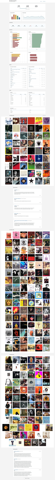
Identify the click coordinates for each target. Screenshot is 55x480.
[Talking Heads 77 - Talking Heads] (31, 120)
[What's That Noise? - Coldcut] (42, 427)
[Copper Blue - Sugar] (16, 419)
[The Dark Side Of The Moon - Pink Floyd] (23, 325)
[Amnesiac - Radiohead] (31, 257)
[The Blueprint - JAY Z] (16, 359)
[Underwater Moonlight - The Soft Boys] (8, 295)
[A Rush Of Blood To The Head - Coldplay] (38, 435)
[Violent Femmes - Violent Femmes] (46, 347)
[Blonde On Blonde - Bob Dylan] (8, 265)
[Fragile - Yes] (31, 302)
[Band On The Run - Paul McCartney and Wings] (38, 412)
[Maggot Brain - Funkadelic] (31, 310)
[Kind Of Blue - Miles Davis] (8, 128)
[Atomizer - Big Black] (23, 265)
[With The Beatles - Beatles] (23, 359)
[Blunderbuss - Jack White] (31, 295)
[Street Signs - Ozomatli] (46, 397)
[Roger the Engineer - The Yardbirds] (31, 287)
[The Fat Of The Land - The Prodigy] (31, 404)
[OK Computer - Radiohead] (8, 120)
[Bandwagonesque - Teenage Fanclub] (38, 374)
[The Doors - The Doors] (46, 242)
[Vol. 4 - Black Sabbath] (16, 340)
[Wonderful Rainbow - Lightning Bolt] (38, 150)
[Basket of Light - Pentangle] (8, 158)
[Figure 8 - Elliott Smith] (38, 250)
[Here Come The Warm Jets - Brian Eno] (46, 180)
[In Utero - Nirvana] (38, 325)
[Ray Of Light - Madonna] (8, 412)
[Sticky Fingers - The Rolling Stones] (23, 287)
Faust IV (11, 86)
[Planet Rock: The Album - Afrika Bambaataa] (16, 404)
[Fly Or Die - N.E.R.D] (46, 374)
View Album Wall (44, 115)
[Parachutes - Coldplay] (5, 427)
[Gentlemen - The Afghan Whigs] (8, 280)
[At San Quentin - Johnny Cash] (23, 165)
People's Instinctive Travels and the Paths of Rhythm (20, 220)
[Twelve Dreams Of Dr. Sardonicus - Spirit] (46, 280)
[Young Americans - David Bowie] (46, 150)
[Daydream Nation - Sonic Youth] (38, 317)
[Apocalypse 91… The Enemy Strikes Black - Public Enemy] (31, 374)
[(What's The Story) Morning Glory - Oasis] (46, 367)
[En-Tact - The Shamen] (31, 389)
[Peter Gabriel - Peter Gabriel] (16, 180)
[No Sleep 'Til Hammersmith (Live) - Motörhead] (23, 235)
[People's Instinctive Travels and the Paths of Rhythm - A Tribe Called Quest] (46, 359)
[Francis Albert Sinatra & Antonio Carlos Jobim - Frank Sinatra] (8, 173)
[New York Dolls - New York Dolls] (8, 287)
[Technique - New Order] (23, 435)
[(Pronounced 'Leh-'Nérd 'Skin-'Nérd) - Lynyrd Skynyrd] (16, 389)
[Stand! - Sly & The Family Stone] (31, 242)
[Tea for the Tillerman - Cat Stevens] (38, 295)
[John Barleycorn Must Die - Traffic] (23, 242)
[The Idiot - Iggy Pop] (38, 180)
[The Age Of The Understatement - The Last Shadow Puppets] (38, 340)
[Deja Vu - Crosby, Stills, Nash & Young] (23, 310)
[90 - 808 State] (46, 419)
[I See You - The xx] (31, 397)
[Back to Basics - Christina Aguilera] (8, 435)
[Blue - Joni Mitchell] (38, 158)
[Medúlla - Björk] (16, 250)
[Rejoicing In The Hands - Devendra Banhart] (46, 435)
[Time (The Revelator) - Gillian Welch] (23, 340)
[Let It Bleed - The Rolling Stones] (31, 265)
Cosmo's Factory (16, 469)
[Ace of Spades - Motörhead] (46, 302)
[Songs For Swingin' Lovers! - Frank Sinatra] (46, 128)
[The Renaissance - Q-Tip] (23, 374)
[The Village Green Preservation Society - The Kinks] (23, 317)
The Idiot (15, 205)
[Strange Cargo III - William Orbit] (16, 397)
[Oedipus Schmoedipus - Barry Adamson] (8, 257)
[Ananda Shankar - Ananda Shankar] (23, 302)
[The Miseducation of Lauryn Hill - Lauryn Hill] (31, 435)
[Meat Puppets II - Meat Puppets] (20, 427)
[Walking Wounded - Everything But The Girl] (38, 359)
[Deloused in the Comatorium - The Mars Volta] (16, 347)
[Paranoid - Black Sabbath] (31, 317)
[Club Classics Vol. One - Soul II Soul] (38, 419)
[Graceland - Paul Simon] (19, 442)
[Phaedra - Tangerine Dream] (31, 340)
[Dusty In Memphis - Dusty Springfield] (8, 302)
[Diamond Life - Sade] (46, 382)
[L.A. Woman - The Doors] (8, 242)
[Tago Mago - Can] (23, 250)
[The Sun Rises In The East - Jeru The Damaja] (8, 397)
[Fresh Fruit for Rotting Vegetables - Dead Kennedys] (16, 295)
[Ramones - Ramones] (38, 165)
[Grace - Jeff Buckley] (38, 235)
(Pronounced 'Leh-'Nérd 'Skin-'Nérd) (32, 78)
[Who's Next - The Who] (16, 265)
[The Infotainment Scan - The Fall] (23, 180)
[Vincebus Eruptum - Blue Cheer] (46, 120)
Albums (41, 1)
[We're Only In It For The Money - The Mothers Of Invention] (46, 325)
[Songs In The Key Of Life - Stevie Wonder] (23, 389)
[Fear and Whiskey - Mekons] (46, 235)
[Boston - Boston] (38, 404)
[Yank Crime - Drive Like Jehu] (8, 340)
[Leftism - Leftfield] (31, 382)
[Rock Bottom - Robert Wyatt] (23, 173)
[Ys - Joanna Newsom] (23, 143)
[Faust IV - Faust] (16, 128)
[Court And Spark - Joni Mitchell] (38, 265)
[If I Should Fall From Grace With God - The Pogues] (31, 272)
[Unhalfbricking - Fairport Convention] (23, 280)
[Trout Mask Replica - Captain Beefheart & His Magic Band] (31, 158)
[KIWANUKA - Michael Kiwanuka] (16, 317)
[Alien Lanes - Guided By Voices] (46, 250)
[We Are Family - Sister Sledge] (38, 397)
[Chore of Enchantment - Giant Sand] (16, 257)
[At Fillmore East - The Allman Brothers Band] (23, 404)
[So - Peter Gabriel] (46, 287)
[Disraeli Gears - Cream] (38, 242)
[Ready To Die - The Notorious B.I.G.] (16, 367)
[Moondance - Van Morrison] (46, 265)
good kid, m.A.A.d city (16, 451)
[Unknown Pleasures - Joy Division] (31, 128)
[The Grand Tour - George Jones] (23, 382)
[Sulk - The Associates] (16, 302)
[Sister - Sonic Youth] (38, 280)
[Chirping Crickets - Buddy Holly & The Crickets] (16, 287)
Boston (29, 82)
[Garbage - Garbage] (16, 235)
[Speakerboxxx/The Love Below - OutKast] (38, 367)
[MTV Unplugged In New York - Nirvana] (31, 325)
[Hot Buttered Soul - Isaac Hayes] (8, 359)
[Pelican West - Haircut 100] (31, 419)
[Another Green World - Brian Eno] (38, 173)
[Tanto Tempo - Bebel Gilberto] (8, 382)
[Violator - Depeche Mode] (38, 272)
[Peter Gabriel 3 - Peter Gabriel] (16, 173)
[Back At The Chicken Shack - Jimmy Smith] (38, 135)
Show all (36, 49)
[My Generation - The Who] (46, 332)
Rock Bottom (11, 79)
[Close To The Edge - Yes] (31, 165)
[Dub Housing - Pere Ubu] (38, 128)
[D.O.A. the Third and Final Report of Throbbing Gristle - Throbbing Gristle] (8, 135)
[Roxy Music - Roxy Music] (23, 150)
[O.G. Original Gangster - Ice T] (8, 367)
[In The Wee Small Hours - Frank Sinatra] (23, 332)
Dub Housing (11, 77)
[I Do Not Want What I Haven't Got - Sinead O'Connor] (38, 332)
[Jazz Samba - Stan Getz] (8, 235)
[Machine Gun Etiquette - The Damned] (46, 340)
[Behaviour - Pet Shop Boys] (8, 374)
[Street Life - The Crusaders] (16, 435)
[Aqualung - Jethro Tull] (46, 158)
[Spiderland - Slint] (16, 143)
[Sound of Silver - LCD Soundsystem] (8, 419)
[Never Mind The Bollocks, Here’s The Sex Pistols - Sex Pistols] (38, 120)
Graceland (30, 80)
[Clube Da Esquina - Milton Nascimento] (23, 367)
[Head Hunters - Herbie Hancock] (16, 325)
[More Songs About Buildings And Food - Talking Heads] (16, 150)
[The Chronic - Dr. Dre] (46, 389)
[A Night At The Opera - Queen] (16, 135)
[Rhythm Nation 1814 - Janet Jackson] (16, 374)
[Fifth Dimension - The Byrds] (46, 295)
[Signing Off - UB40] (28, 427)
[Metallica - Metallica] (31, 150)
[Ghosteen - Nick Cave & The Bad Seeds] (8, 347)
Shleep (11, 81)
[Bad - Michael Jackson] (8, 404)
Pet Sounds (30, 71)
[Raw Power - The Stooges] (16, 332)
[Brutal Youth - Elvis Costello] (16, 242)
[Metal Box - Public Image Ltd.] (8, 332)
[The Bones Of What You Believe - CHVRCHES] (35, 427)
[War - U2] (38, 287)
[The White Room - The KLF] (12, 442)
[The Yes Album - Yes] (8, 150)
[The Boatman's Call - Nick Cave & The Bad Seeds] (8, 180)
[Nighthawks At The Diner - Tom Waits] (46, 272)
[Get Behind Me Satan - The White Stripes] (23, 257)
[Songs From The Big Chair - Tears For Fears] (16, 272)
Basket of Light (16, 213)
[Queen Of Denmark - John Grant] (46, 404)
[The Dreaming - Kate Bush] (16, 120)
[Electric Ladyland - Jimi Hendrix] (16, 310)
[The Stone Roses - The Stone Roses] (16, 382)
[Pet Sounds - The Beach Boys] (8, 389)
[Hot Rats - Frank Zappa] (23, 158)
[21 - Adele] (31, 412)
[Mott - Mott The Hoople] (31, 235)
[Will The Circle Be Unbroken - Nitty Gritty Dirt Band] (38, 143)
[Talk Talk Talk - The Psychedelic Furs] (8, 310)
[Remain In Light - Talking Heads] (23, 120)
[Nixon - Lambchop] (23, 419)
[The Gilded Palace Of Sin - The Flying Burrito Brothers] (49, 427)
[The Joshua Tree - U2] (38, 257)
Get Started (44, 1)
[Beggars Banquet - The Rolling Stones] (8, 250)
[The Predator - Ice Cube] (42, 442)
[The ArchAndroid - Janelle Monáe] (31, 359)
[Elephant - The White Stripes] (38, 347)
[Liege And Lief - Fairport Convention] (46, 257)
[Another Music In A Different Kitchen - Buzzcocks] (8, 272)
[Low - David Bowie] (46, 143)
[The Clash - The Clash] (23, 272)
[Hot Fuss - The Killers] (38, 382)
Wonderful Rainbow (12, 75)
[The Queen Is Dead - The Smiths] (16, 280)
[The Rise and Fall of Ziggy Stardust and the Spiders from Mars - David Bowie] (31, 135)
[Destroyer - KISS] (31, 367)
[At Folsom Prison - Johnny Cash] (31, 143)
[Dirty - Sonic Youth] (31, 332)
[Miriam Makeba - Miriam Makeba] (38, 389)
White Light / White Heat (17, 198)
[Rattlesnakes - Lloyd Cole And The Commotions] (23, 412)
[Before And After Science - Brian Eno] (16, 158)
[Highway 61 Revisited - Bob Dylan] (8, 325)
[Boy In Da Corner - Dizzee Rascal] (16, 412)
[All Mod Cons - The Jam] (23, 347)
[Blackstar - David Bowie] (31, 180)
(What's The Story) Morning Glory (32, 73)
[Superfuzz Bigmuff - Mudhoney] (46, 310)
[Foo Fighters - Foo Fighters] (13, 427)
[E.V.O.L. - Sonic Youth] (23, 295)
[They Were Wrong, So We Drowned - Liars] (38, 310)
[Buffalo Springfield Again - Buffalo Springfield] (31, 250)
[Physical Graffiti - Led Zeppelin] (8, 317)
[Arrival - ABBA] (46, 412)
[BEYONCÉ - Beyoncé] (23, 397)
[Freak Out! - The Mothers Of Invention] (31, 173)
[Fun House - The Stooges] (46, 173)
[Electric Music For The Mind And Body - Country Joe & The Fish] (27, 442)
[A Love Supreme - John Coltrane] (23, 135)
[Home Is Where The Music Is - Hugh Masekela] (8, 165)
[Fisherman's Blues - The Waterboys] (46, 135)
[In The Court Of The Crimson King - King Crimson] (23, 128)
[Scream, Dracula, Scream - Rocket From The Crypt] (38, 302)
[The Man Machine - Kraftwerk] (16, 165)
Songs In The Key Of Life (31, 69)
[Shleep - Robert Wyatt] (8, 143)
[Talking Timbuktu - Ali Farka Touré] (31, 347)
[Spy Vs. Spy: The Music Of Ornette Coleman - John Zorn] (46, 165)
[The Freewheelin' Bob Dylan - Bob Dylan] (46, 317)
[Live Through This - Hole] (31, 280)
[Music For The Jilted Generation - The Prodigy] (35, 442)
